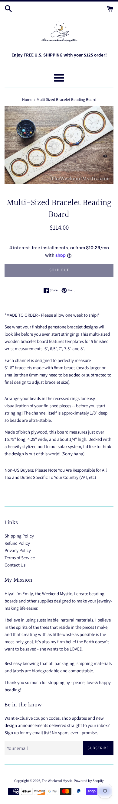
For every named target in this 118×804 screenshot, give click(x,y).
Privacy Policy (18, 550)
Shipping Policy (19, 536)
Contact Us (15, 565)
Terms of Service (20, 557)
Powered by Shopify (89, 780)
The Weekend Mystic (57, 780)
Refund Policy (17, 543)
